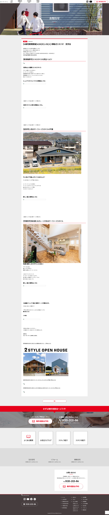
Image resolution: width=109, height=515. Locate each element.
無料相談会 (64, 507)
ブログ (74, 499)
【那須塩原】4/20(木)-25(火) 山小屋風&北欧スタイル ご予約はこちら (37, 343)
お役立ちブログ (45, 440)
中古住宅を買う (65, 503)
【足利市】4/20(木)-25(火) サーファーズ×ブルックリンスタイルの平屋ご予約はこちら (39, 380)
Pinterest (34, 499)
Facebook (31, 499)
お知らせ (74, 497)
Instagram (87, 1)
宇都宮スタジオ (76, 505)
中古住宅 (29, 1)
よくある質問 (28, 440)
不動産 (37, 1)
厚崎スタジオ (75, 503)
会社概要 (84, 497)
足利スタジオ (75, 510)
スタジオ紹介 (80, 440)
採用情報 (84, 501)
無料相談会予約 (102, 1)
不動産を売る (65, 505)
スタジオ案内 (75, 501)
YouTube (91, 1)
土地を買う (64, 499)
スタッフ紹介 (63, 440)
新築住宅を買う (65, 501)
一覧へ (54, 401)
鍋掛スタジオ (75, 508)
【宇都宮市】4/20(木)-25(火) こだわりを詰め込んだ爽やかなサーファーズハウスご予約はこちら (41, 388)
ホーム (63, 497)
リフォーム (85, 507)
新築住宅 (20, 1)
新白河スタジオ (76, 507)
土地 (11, 1)
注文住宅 (84, 505)
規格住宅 (84, 510)
